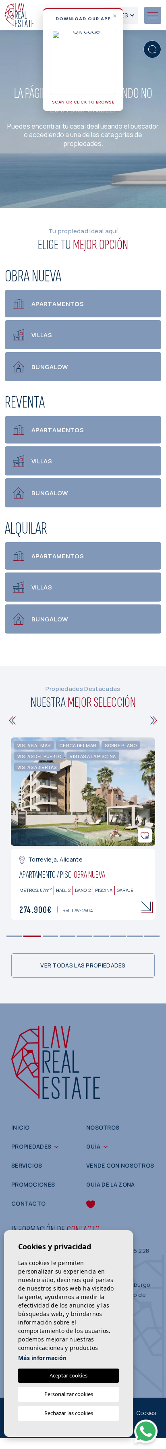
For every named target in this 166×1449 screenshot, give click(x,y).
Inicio (20, 1127)
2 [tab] (32, 936)
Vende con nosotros (120, 1165)
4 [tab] (67, 936)
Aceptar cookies (68, 1375)
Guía (93, 1146)
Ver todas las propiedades (83, 965)
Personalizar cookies (68, 1394)
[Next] (154, 720)
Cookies (146, 1413)
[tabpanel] (83, 828)
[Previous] (12, 720)
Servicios (26, 1165)
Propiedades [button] (31, 1146)
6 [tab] (101, 936)
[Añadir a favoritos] (145, 835)
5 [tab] (84, 936)
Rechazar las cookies (68, 1413)
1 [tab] (14, 936)
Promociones (33, 1184)
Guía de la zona (110, 1184)
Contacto (28, 1203)
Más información (42, 1358)
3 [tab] (50, 936)
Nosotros (102, 1127)
